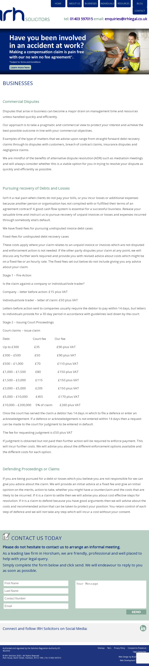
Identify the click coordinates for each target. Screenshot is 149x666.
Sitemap (101, 648)
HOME (58, 3)
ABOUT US (74, 3)
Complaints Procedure (137, 648)
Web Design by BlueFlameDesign (132, 656)
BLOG (140, 3)
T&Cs (109, 648)
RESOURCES (123, 3)
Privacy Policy (119, 648)
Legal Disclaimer (139, 651)
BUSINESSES (91, 3)
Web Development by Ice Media (133, 660)
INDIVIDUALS (107, 3)
